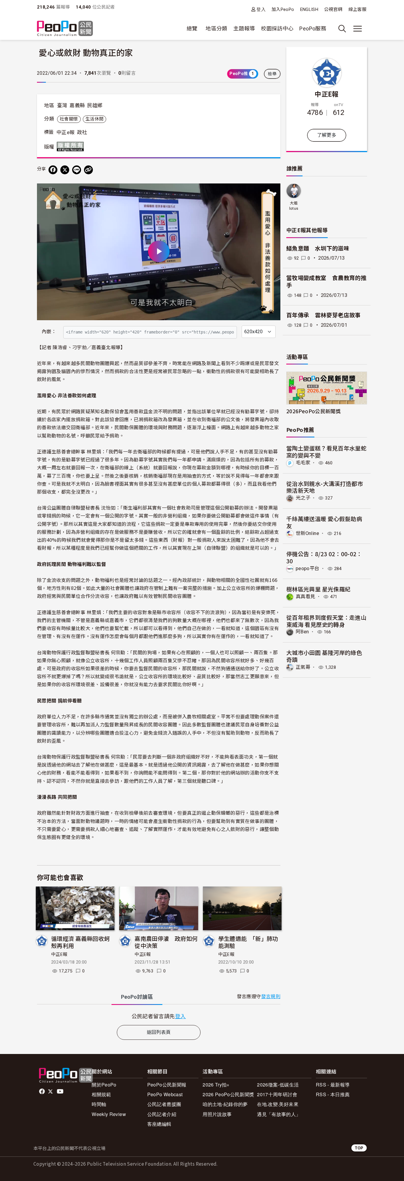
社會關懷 (69, 119)
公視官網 (333, 9)
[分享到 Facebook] (53, 169)
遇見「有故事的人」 (278, 1114)
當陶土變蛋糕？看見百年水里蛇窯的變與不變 (326, 451)
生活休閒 (94, 119)
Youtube (60, 1091)
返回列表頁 (159, 1032)
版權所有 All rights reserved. (71, 146)
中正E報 (59, 954)
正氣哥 (303, 667)
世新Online (307, 533)
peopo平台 (307, 568)
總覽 (192, 28)
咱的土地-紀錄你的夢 (225, 1104)
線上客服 (357, 9)
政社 (82, 132)
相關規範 (101, 1094)
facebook (42, 1091)
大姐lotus (293, 206)
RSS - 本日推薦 (333, 1094)
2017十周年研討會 (277, 1094)
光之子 (303, 498)
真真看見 (305, 596)
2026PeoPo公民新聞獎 (313, 411)
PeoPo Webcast (165, 1094)
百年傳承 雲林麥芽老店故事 (323, 315)
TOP (359, 1148)
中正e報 (65, 132)
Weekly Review (109, 1114)
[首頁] (65, 28)
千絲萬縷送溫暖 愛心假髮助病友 (324, 522)
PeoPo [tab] (137, 997)
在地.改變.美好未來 (277, 1104)
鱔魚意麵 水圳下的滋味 (317, 248)
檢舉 (272, 73)
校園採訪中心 (277, 28)
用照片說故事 (217, 1114)
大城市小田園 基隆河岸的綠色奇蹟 (324, 655)
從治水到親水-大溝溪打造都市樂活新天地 (324, 486)
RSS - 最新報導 (333, 1084)
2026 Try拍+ (216, 1084)
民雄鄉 (95, 105)
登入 (261, 9)
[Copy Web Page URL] (88, 169)
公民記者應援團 (164, 1104)
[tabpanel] (158, 1016)
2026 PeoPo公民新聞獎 (228, 1094)
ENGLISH (309, 9)
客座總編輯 (159, 1123)
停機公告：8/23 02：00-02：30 (324, 557)
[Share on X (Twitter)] (64, 169)
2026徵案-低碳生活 (278, 1084)
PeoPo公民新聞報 (167, 1084)
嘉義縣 (77, 105)
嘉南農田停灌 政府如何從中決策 (166, 941)
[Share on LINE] (76, 169)
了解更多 (326, 135)
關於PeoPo (104, 1084)
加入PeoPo (283, 9)
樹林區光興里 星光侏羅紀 (318, 589)
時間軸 (99, 1104)
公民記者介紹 (161, 1114)
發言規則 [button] (270, 996)
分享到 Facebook (272, 191)
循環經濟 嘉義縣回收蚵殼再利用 (80, 941)
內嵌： (49, 331)
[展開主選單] (357, 29)
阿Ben (302, 632)
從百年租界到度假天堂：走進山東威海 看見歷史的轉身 (326, 620)
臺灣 (62, 105)
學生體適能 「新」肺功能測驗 (248, 941)
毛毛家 (303, 463)
